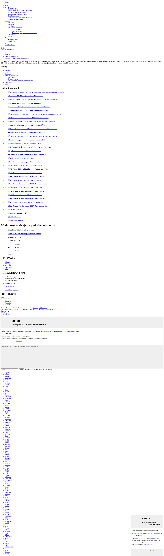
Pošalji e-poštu (5, 313)
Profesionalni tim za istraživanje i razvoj (20, 10)
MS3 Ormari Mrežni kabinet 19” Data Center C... (27, 199)
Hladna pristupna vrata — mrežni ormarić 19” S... (28, 140)
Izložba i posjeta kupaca (15, 19)
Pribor (10, 36)
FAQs (6, 43)
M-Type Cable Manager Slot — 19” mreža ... (25, 96)
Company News (13, 39)
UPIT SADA (5, 298)
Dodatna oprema (17, 31)
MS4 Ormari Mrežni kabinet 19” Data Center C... (27, 191)
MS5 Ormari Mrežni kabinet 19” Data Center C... (27, 184)
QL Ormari (11, 26)
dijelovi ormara (50, 309)
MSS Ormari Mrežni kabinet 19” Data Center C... (27, 177)
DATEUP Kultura (13, 9)
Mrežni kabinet (13, 309)
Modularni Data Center (15, 28)
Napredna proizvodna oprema (17, 12)
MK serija (11, 24)
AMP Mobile (43, 308)
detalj (12, 254)
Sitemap (35, 308)
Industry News (12, 41)
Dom (6, 5)
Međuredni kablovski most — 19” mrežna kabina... (28, 118)
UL (44, 309)
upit (9, 254)
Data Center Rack (24, 309)
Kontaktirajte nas (10, 45)
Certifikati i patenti (13, 16)
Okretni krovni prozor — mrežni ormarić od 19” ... (28, 132)
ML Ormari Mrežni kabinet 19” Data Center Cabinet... (29, 147)
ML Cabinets (16, 29)
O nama (7, 7)
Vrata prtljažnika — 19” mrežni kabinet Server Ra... (28, 110)
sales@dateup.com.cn (11, 290)
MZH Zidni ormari (15, 221)
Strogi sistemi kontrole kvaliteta (17, 14)
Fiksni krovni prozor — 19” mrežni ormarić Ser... (27, 125)
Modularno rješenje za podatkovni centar (24, 33)
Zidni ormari (12, 34)
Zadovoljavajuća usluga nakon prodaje (20, 17)
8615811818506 (6, 314)
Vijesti (6, 38)
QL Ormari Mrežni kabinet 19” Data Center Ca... (27, 155)
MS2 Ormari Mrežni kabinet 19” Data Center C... (27, 206)
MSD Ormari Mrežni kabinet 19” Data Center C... (28, 169)
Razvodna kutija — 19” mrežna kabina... (24, 103)
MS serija (11, 22)
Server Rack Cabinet (36, 309)
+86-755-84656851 (10, 286)
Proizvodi (7, 21)
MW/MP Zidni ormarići (17, 213)
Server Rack (4, 309)
